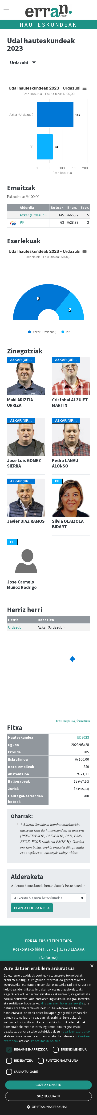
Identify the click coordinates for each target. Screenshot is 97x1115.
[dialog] (48, 1038)
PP (22, 222)
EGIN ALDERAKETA (32, 907)
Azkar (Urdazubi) (33, 215)
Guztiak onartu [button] (48, 1085)
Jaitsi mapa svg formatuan (73, 721)
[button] (48, 1107)
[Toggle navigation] (6, 11)
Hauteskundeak (48, 24)
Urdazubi (21, 62)
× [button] (91, 966)
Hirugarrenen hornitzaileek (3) (62, 1003)
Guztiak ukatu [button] (48, 1096)
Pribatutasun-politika (45, 1041)
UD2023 (83, 737)
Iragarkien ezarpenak (75, 1031)
